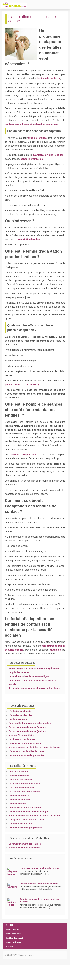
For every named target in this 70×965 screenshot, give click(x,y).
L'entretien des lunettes (20, 711)
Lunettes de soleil (13, 934)
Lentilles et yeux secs (19, 799)
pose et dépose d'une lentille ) (22, 384)
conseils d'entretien (32, 158)
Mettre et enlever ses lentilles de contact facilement (34, 747)
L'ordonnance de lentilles (21, 787)
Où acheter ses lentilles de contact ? (40, 883)
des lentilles (56, 155)
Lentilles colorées (18, 803)
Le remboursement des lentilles (25, 791)
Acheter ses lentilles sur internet (25, 807)
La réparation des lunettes (22, 739)
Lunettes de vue (13, 929)
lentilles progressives (24, 454)
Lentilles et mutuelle (19, 795)
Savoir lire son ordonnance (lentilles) (27, 731)
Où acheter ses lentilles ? (21, 779)
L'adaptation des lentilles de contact (27, 751)
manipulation (40, 155)
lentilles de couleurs (48, 78)
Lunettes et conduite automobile (25, 743)
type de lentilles (37, 137)
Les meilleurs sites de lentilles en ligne (28, 811)
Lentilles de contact (14, 938)
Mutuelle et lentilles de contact (24, 848)
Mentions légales (13, 942)
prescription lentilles (28, 239)
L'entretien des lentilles (20, 715)
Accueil (9, 925)
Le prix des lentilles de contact (24, 783)
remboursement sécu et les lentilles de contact (31, 124)
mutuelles (56, 649)
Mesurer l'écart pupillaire (21, 735)
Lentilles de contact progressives (25, 827)
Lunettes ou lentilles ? (20, 775)
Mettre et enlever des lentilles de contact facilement (34, 815)
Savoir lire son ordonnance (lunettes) (27, 727)
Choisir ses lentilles (19, 771)
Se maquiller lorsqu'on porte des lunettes (30, 723)
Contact (9, 947)
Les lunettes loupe (18, 719)
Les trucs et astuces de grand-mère (26, 755)
